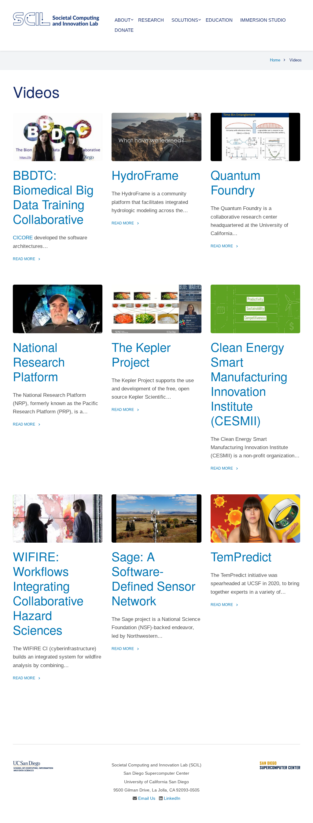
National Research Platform (39, 361)
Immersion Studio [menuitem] (263, 20)
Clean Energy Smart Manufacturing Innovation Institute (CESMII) (249, 383)
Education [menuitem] (219, 20)
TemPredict (241, 556)
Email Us (146, 798)
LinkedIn (172, 798)
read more (24, 259)
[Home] (56, 18)
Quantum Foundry (235, 182)
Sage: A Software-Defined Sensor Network (153, 578)
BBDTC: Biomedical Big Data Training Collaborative (53, 196)
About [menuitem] (123, 20)
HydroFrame (145, 174)
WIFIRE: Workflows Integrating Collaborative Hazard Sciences (48, 592)
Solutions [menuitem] (184, 20)
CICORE (23, 238)
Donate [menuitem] (124, 30)
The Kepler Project (141, 354)
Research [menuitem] (151, 20)
